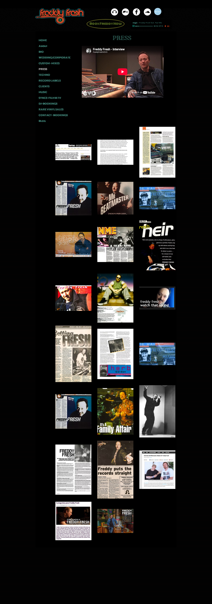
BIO (41, 52)
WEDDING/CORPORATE (54, 57)
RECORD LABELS (50, 80)
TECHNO (44, 75)
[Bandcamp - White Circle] (125, 12)
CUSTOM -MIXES (49, 63)
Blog (42, 121)
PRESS (43, 69)
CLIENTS (44, 86)
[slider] (168, 26)
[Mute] (165, 26)
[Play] (134, 26)
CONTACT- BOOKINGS (53, 115)
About (43, 46)
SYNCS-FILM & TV (50, 98)
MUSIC (43, 92)
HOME (43, 40)
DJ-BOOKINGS (48, 103)
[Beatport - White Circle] (114, 12)
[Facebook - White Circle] (136, 12)
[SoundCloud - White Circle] (147, 12)
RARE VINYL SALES (51, 109)
